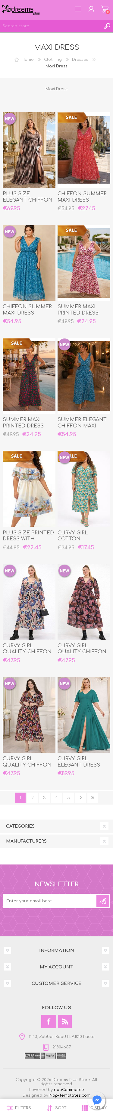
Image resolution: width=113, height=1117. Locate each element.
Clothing (53, 60)
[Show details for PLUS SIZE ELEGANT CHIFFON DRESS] (29, 150)
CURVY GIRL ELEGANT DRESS (79, 762)
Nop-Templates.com (69, 1095)
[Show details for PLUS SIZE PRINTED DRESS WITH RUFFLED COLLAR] (29, 489)
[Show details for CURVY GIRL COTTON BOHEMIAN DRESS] (84, 489)
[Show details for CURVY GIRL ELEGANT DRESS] (84, 715)
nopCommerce (69, 1090)
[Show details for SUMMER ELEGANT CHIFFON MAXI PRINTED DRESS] (84, 376)
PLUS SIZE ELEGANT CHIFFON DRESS (27, 200)
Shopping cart (104, 9)
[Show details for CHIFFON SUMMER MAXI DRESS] (84, 150)
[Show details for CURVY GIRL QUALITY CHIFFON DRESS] (29, 602)
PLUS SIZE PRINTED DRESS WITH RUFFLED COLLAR (28, 539)
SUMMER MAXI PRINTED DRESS (78, 310)
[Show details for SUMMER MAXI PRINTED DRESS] (84, 263)
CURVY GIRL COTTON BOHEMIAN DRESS (81, 539)
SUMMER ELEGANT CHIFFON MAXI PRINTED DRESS (82, 426)
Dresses (80, 60)
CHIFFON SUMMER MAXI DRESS (82, 197)
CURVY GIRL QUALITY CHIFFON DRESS (27, 652)
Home (28, 60)
